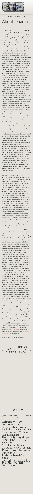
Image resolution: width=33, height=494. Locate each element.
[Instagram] (14, 410)
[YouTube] (22, 410)
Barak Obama (6, 338)
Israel (10, 16)
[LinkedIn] (16, 410)
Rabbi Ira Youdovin (18, 338)
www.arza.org (16, 329)
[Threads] (19, 410)
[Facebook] (11, 410)
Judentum (17, 16)
